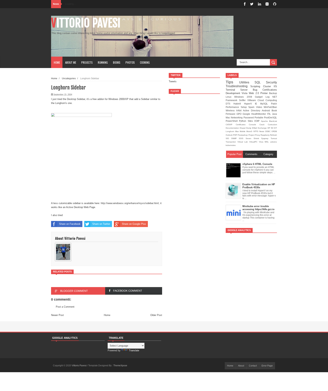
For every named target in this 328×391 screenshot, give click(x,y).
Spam (252, 107)
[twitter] (251, 4)
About (241, 365)
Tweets (173, 81)
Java (274, 114)
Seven (250, 138)
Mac (228, 117)
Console (254, 124)
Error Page (267, 365)
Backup (273, 93)
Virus (262, 142)
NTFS (256, 131)
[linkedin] (259, 4)
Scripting (256, 86)
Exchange (262, 128)
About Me (70, 62)
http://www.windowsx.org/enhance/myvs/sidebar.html (130, 203)
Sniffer (243, 100)
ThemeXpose (120, 365)
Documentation (233, 128)
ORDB (274, 131)
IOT (275, 128)
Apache (265, 121)
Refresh (273, 135)
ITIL (269, 114)
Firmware (231, 114)
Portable (259, 117)
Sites (251, 121)
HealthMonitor (259, 114)
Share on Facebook (69, 223)
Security (271, 82)
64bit (239, 110)
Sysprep (266, 138)
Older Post (156, 315)
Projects (87, 62)
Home (57, 62)
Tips (232, 82)
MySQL (265, 103)
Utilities (247, 82)
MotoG (249, 131)
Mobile (243, 131)
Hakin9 (238, 103)
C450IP (231, 124)
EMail (255, 128)
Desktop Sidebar (76, 99)
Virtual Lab (243, 142)
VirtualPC (254, 142)
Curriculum (272, 124)
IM (272, 128)
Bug (258, 89)
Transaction (231, 142)
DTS (229, 103)
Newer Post (57, 315)
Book (274, 110)
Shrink (257, 138)
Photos (130, 62)
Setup (244, 107)
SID (228, 138)
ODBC (268, 131)
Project (251, 135)
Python (243, 121)
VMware (252, 100)
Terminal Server (239, 89)
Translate (134, 350)
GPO (240, 114)
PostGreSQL (270, 117)
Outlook (229, 135)
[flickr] (267, 4)
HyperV (249, 103)
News (262, 131)
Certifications (270, 89)
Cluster (268, 86)
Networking (237, 117)
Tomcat (274, 138)
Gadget (260, 97)
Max (237, 131)
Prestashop (243, 135)
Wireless (231, 110)
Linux (230, 97)
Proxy (258, 135)
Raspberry (265, 135)
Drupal (243, 128)
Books (116, 62)
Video (260, 107)
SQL (260, 82)
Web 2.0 (254, 93)
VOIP (257, 121)
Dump (249, 128)
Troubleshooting (238, 86)
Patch (274, 103)
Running (103, 62)
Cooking (145, 62)
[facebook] (244, 4)
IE (257, 103)
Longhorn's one (63, 103)
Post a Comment (65, 306)
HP (269, 128)
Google (247, 114)
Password (249, 117)
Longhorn (230, 131)
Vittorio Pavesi (86, 23)
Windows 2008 (244, 97)
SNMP (235, 138)
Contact (253, 365)
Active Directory (252, 110)
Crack (263, 124)
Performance (233, 107)
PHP (235, 135)
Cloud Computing (267, 100)
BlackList (273, 121)
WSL (267, 142)
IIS (275, 86)
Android (267, 110)
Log (269, 97)
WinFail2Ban (270, 107)
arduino (273, 142)
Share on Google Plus (134, 223)
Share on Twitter (101, 223)
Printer (264, 93)
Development (234, 93)
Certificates (242, 124)
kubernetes (231, 145)
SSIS (242, 138)
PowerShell (232, 121)
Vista (245, 93)
